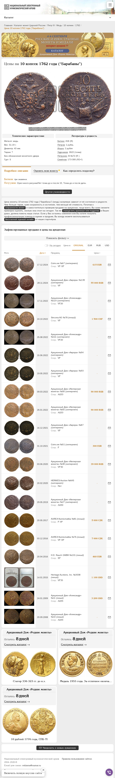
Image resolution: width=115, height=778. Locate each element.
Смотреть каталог (15, 644)
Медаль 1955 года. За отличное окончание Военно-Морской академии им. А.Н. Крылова (86, 681)
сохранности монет (15, 207)
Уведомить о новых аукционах (59, 748)
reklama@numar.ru (31, 765)
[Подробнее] (19, 264)
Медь (59, 25)
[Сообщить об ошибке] (109, 265)
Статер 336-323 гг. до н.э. (29, 681)
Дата (42, 253)
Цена (96, 253)
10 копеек (68, 25)
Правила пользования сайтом (77, 759)
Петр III (51, 25)
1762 (77, 25)
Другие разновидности (57, 192)
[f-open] (109, 772)
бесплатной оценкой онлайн (19, 219)
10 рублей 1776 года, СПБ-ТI (29, 739)
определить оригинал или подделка (81, 210)
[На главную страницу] (21, 7)
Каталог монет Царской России (29, 25)
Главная (8, 25)
